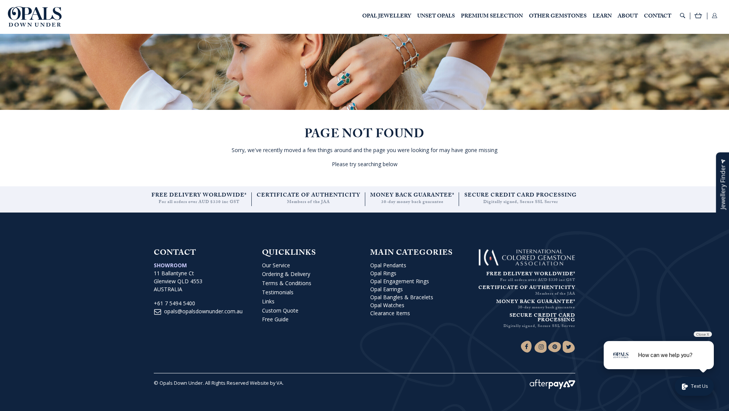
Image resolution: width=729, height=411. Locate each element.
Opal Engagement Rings (399, 281)
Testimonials (277, 292)
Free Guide (275, 319)
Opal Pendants (388, 265)
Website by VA (266, 382)
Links (268, 301)
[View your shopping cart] (698, 16)
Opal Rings (383, 273)
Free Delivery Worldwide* (199, 195)
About (628, 16)
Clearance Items (390, 313)
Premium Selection (492, 16)
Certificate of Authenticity (308, 195)
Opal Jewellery (386, 16)
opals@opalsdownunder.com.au (203, 311)
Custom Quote (280, 310)
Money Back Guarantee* (412, 195)
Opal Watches (387, 305)
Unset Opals (436, 16)
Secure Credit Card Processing (520, 195)
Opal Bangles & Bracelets (401, 297)
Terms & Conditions (286, 283)
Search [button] (683, 16)
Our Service (276, 265)
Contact (657, 16)
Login (715, 16)
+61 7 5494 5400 (174, 303)
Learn (602, 16)
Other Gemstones (558, 16)
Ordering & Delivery (286, 274)
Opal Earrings (386, 289)
